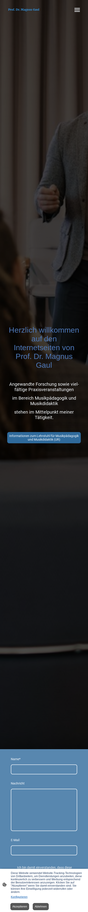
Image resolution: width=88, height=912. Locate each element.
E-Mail (15, 840)
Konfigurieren (19, 897)
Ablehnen (41, 906)
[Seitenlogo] (23, 13)
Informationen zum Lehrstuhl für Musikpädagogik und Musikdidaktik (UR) (44, 437)
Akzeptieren (19, 906)
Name (16, 759)
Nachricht (18, 783)
